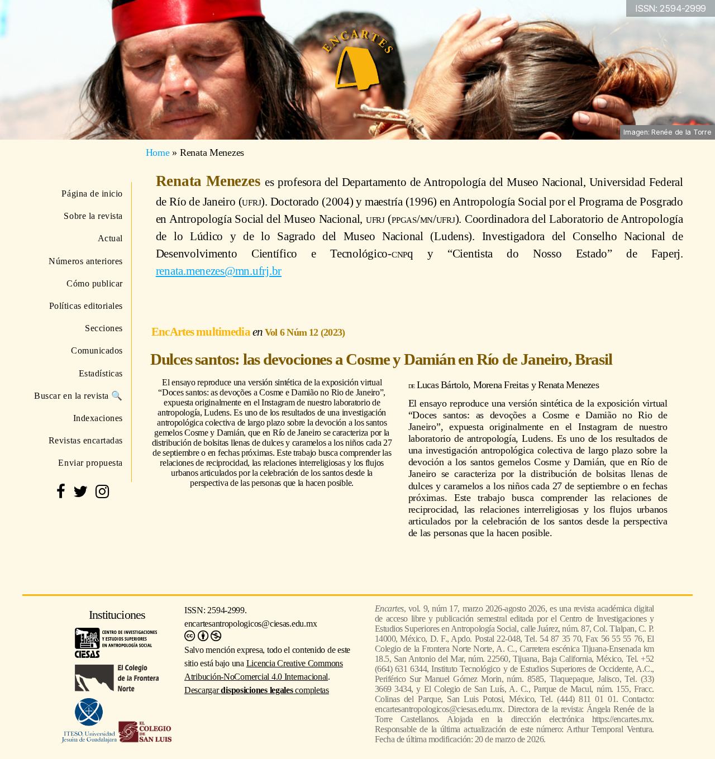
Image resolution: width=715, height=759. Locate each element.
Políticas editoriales (86, 306)
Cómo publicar (94, 283)
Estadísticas (101, 373)
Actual (110, 238)
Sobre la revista (93, 216)
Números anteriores (86, 261)
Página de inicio (92, 193)
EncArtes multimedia (201, 331)
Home (158, 152)
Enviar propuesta (90, 462)
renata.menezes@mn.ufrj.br (219, 270)
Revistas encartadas (86, 440)
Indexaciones (98, 418)
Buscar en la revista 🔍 (78, 395)
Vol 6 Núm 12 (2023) (305, 332)
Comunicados (97, 350)
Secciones (104, 328)
